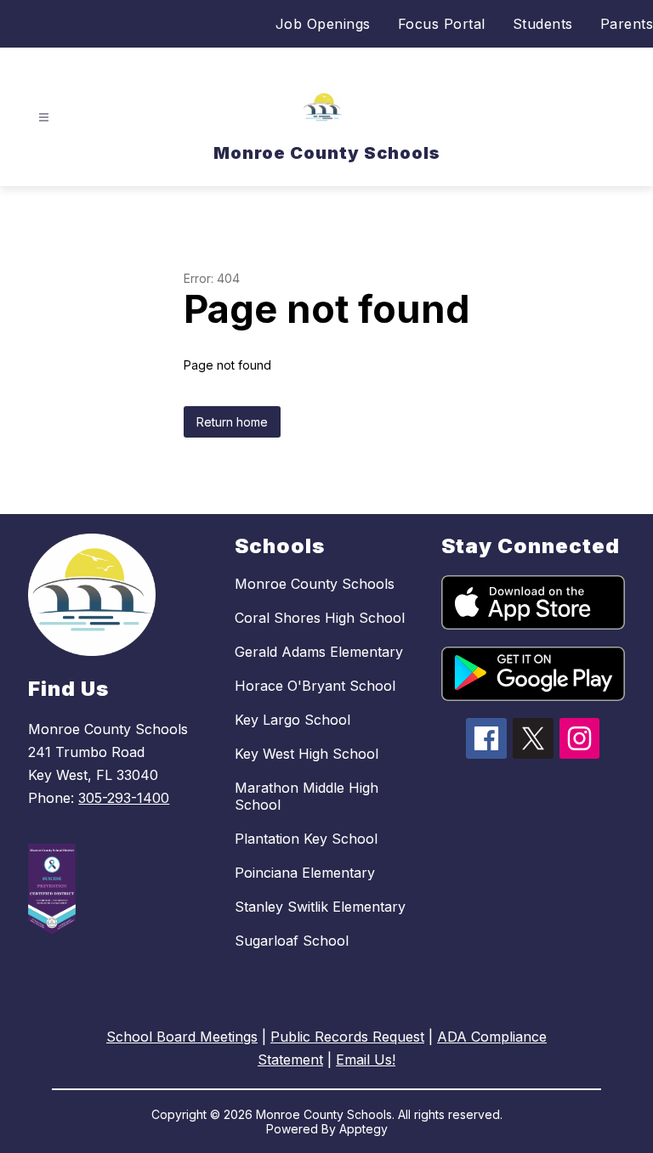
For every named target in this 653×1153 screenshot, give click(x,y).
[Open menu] (44, 117)
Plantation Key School (306, 838)
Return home (232, 422)
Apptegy (363, 1129)
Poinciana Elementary (305, 872)
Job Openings (323, 23)
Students (543, 23)
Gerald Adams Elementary (319, 651)
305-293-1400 (123, 797)
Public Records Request (347, 1036)
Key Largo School (292, 719)
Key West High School (306, 753)
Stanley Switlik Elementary (320, 906)
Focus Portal (441, 23)
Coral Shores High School (320, 617)
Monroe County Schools (315, 583)
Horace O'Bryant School (315, 685)
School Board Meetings (182, 1036)
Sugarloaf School (292, 940)
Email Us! (365, 1059)
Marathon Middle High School (306, 796)
